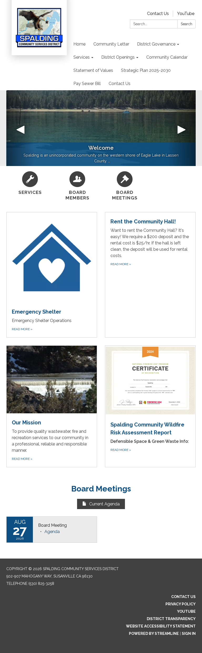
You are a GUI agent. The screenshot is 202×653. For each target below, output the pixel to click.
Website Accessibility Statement (161, 626)
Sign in (189, 633)
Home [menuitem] (79, 44)
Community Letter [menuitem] (111, 44)
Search (186, 24)
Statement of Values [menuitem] (93, 70)
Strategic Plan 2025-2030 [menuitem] (146, 70)
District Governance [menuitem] (156, 44)
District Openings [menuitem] (118, 57)
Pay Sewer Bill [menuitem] (87, 83)
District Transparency (171, 619)
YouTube (185, 13)
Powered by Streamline (154, 633)
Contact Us (158, 13)
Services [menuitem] (81, 57)
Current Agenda (104, 503)
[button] (20, 128)
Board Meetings (101, 488)
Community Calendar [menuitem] (167, 57)
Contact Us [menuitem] (119, 83)
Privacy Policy (180, 604)
